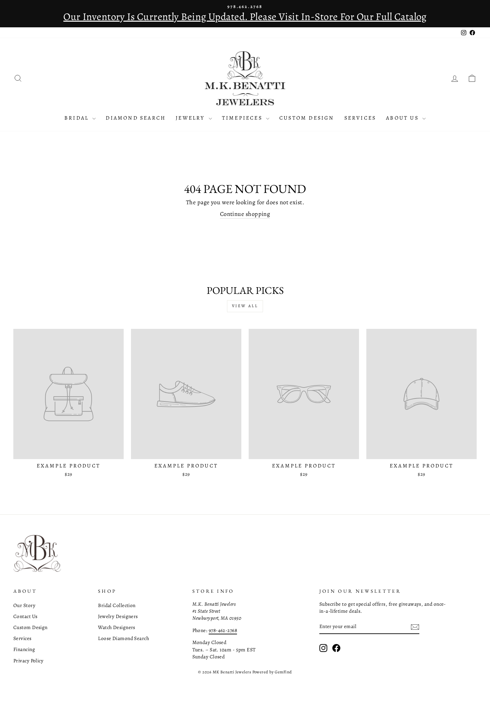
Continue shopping (245, 214)
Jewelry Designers (118, 616)
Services (360, 118)
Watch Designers (116, 627)
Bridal (77, 118)
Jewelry (191, 118)
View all (245, 306)
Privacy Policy (28, 660)
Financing (24, 649)
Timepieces (243, 118)
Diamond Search (136, 118)
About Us (403, 118)
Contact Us (25, 616)
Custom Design (306, 118)
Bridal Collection (117, 605)
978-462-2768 (223, 630)
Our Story (24, 605)
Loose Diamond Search (123, 638)
